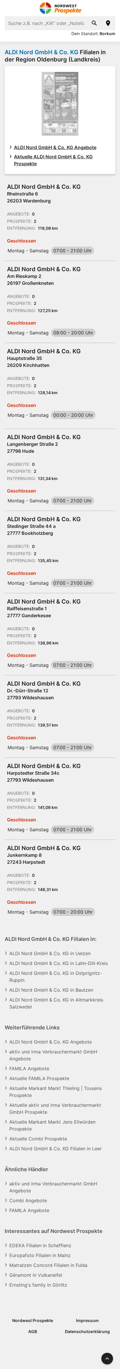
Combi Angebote (28, 1200)
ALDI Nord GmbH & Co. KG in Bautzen (51, 990)
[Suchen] (94, 23)
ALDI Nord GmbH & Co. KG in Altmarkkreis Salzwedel (56, 1003)
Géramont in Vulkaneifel (35, 1275)
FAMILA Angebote (29, 1068)
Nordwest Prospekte (32, 1320)
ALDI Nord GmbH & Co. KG (41, 52)
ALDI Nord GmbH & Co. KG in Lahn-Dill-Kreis (58, 963)
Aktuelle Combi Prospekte (38, 1139)
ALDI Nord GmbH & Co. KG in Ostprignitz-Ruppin (55, 976)
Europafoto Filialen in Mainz (40, 1255)
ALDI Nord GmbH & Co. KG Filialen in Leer (55, 1148)
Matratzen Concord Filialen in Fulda (48, 1265)
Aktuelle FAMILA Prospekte (39, 1078)
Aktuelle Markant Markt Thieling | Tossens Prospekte (55, 1091)
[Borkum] (108, 23)
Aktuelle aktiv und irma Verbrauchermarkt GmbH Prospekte (55, 1108)
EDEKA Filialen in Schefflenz (40, 1245)
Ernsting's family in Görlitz (38, 1285)
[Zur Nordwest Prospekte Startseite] (60, 8)
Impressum (87, 1320)
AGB (32, 1331)
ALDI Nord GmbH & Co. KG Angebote (55, 147)
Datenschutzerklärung (87, 1331)
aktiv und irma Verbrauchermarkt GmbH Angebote (53, 1055)
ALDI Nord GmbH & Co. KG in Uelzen (50, 953)
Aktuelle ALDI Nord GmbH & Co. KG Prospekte (53, 160)
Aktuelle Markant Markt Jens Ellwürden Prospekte (52, 1125)
